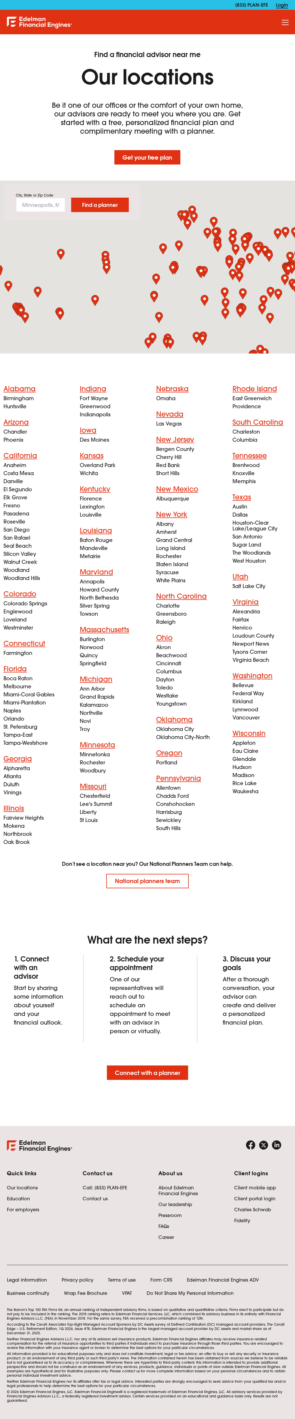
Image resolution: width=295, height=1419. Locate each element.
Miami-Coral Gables (28, 694)
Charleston (246, 431)
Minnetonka (95, 754)
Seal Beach (17, 545)
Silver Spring (95, 605)
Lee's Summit (96, 804)
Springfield (93, 663)
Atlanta (12, 776)
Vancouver (246, 717)
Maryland (96, 572)
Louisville (91, 514)
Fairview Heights (23, 817)
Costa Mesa (18, 473)
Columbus (169, 671)
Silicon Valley (19, 554)
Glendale (244, 759)
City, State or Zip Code (34, 195)
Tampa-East (18, 734)
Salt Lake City (248, 586)
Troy (85, 729)
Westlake (167, 695)
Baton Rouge (96, 540)
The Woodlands (251, 552)
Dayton (165, 679)
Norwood (91, 647)
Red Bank (168, 465)
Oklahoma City (175, 729)
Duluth (11, 784)
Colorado (19, 594)
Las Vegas (169, 423)
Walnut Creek (20, 562)
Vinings (12, 792)
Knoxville (243, 473)
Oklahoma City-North (183, 737)
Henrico (242, 627)
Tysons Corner (249, 651)
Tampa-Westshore (25, 743)
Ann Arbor (92, 688)
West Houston (249, 560)
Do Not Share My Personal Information (190, 1293)
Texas (241, 497)
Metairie (90, 556)
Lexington (92, 506)
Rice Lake (244, 783)
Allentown (168, 787)
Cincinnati (168, 663)
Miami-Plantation (24, 702)
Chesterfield (95, 796)
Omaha (165, 398)
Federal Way (248, 693)
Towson (89, 613)
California (20, 455)
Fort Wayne (94, 398)
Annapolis (92, 581)
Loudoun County (253, 635)
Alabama (19, 389)
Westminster (18, 627)
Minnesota (97, 745)
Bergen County (175, 449)
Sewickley (168, 820)
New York (171, 514)
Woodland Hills (21, 578)
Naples (12, 710)
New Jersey (175, 439)
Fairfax (240, 619)
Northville (91, 713)
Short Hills (167, 473)
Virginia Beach (250, 660)
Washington (252, 676)
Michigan (96, 679)
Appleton (244, 743)
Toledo (164, 687)
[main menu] (285, 22)
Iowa (88, 430)
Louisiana (96, 530)
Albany (165, 524)
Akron (163, 647)
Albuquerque (172, 498)
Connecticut (24, 643)
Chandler (15, 431)
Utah (240, 576)
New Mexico (177, 489)
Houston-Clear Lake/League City (254, 525)
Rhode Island (254, 389)
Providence (246, 406)
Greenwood (95, 406)
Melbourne (17, 686)
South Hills (168, 828)
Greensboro (171, 613)
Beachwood (171, 655)
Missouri (93, 786)
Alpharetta (16, 768)
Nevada (170, 414)
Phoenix (13, 439)
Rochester (92, 762)
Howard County (99, 589)
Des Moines (94, 439)
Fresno (11, 505)
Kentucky (95, 489)
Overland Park (98, 465)
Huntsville (15, 406)
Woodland (16, 570)
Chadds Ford (172, 796)
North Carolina (181, 596)
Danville (13, 481)
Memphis (244, 481)
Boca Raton (18, 678)
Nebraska (172, 389)
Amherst (166, 532)
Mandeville (94, 548)
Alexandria (246, 611)
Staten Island (172, 564)
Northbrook (17, 834)
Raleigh (165, 622)
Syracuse (167, 572)
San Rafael (16, 537)
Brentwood (246, 465)
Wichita (89, 473)
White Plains (171, 580)
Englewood (17, 611)
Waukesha (245, 791)
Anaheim (14, 465)
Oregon (169, 753)
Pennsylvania (178, 778)
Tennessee (249, 455)
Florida (15, 669)
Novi (85, 721)
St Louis (89, 820)
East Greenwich (252, 398)
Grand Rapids (97, 696)
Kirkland (242, 701)
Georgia (17, 759)
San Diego (16, 529)
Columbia (244, 439)
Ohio (164, 638)
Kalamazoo (94, 704)
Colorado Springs (25, 603)
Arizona (16, 422)
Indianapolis (95, 414)
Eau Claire (245, 751)
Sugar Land (246, 544)
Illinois (13, 808)
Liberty (88, 812)
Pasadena (16, 513)
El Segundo (17, 489)
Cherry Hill (168, 457)
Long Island (170, 548)
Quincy (89, 655)
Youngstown (171, 703)
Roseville (14, 521)
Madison (243, 775)
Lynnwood (245, 709)
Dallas (240, 514)
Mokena (13, 826)
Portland (166, 762)
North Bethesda (99, 597)
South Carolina (257, 422)
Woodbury (93, 770)
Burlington (92, 639)
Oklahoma (174, 719)
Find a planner (100, 205)
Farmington (17, 653)
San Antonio (247, 536)
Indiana (93, 389)
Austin (239, 506)
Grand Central (174, 540)
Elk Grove (15, 497)
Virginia (245, 602)
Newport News (250, 643)
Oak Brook (16, 842)
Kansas (91, 455)
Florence (91, 498)
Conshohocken (175, 804)
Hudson (241, 767)
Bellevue (243, 685)
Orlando (13, 718)
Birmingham (18, 398)
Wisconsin (249, 733)
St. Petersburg (20, 726)
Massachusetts (104, 629)
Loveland (15, 619)
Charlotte (168, 605)
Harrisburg (169, 812)
